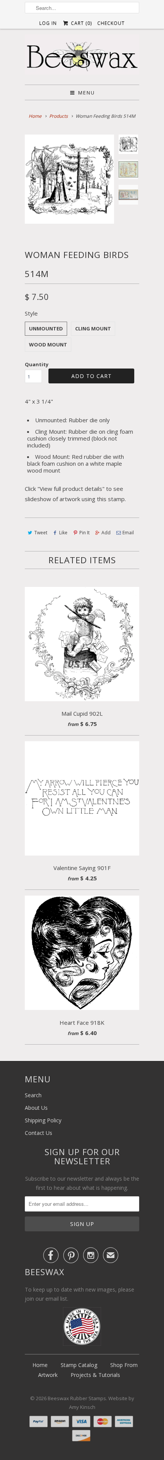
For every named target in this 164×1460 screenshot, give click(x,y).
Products (58, 116)
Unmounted (46, 328)
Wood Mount (48, 344)
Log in (48, 23)
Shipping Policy (43, 1120)
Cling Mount (93, 328)
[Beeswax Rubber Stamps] (82, 56)
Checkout (111, 23)
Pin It (84, 532)
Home (40, 1365)
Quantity (36, 364)
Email (128, 532)
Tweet (40, 532)
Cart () (80, 23)
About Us (36, 1107)
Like (63, 532)
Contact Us (38, 1132)
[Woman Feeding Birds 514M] (69, 179)
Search (33, 1095)
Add (106, 532)
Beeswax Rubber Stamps (77, 1398)
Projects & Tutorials (95, 1374)
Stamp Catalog (79, 1365)
